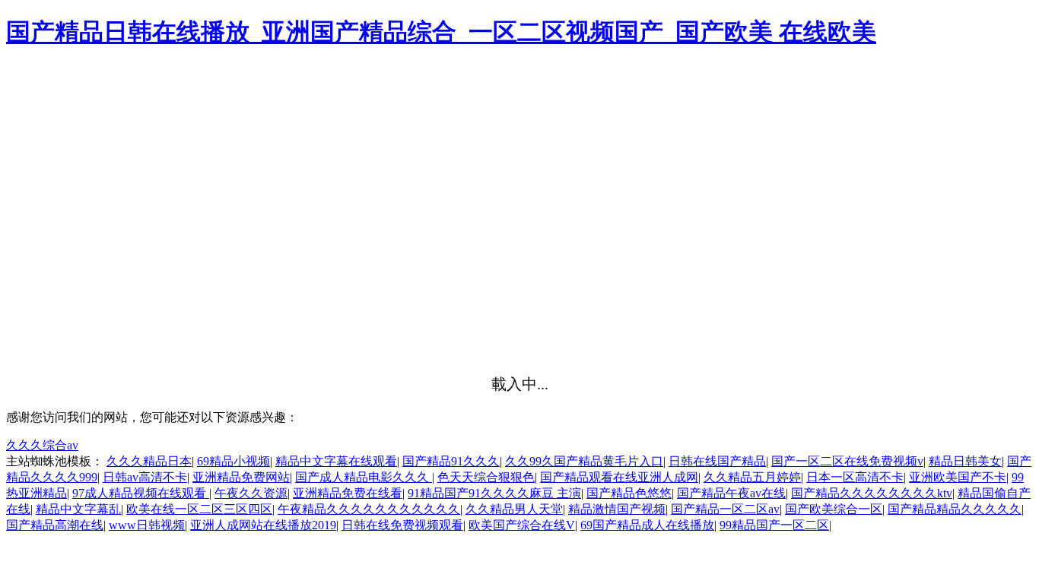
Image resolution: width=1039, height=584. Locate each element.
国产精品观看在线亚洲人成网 (619, 477)
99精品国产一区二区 (774, 525)
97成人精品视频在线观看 (140, 493)
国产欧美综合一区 (833, 509)
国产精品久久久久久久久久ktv (871, 493)
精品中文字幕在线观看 (336, 461)
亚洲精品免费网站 (241, 477)
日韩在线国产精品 (717, 461)
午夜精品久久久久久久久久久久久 (369, 509)
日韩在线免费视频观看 (402, 525)
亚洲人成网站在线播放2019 (263, 525)
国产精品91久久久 (451, 461)
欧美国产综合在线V (522, 525)
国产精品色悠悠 (629, 493)
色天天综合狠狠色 (486, 477)
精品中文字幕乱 (78, 509)
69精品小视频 (233, 461)
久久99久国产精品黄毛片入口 (584, 461)
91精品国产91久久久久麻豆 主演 (494, 493)
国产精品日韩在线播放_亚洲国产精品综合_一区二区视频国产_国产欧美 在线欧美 (441, 32)
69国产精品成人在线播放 (647, 525)
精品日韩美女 (965, 461)
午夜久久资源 (251, 493)
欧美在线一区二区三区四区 (199, 509)
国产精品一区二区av (725, 509)
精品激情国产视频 (617, 509)
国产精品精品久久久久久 (955, 509)
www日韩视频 (147, 525)
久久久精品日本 (149, 461)
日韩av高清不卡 (145, 477)
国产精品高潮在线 (54, 525)
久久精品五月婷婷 (752, 477)
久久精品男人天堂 (514, 509)
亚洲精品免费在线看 (347, 493)
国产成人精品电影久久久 (363, 477)
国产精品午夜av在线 (731, 493)
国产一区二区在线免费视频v (847, 461)
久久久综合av (42, 445)
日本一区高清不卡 (855, 477)
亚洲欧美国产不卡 (957, 477)
